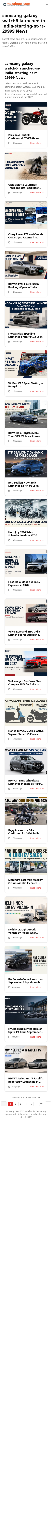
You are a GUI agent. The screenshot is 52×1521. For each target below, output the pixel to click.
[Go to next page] (48, 1103)
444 (41, 1103)
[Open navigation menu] (47, 4)
